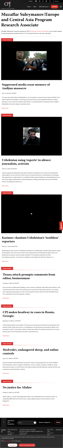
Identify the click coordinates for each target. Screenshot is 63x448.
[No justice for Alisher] (31, 396)
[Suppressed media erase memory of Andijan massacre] (31, 60)
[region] (31, 441)
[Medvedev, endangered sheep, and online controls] (31, 361)
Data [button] (34, 6)
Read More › (5, 108)
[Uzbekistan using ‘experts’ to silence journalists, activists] (31, 136)
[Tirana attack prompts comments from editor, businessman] (31, 286)
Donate (58, 422)
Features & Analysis (7, 39)
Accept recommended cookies (27, 445)
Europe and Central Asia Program (39, 31)
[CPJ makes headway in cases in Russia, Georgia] (31, 324)
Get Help (54, 6)
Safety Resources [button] (44, 6)
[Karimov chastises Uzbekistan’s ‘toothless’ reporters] (31, 213)
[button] (60, 1)
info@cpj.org (59, 429)
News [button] (29, 6)
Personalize (13, 445)
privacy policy (9, 441)
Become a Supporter (44, 422)
